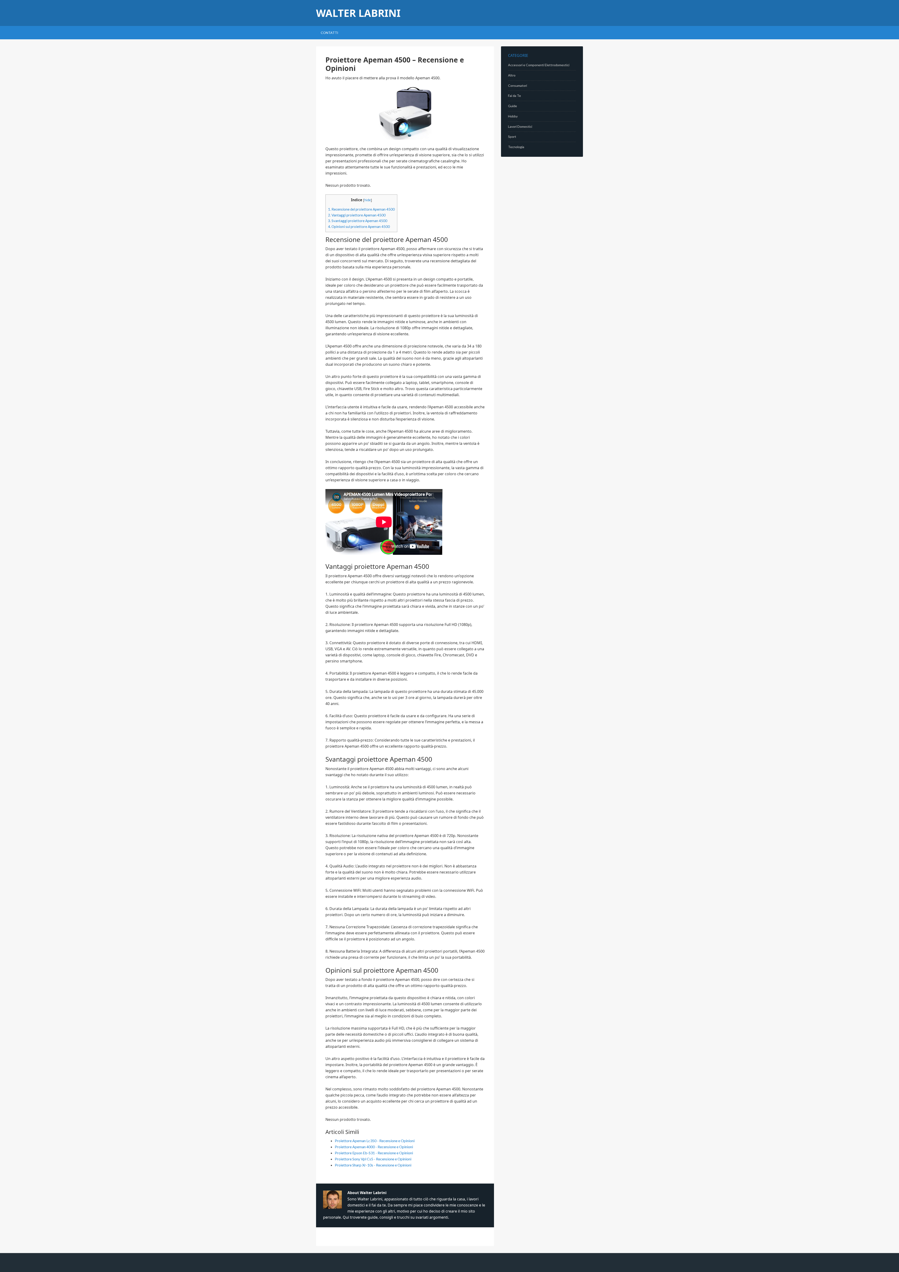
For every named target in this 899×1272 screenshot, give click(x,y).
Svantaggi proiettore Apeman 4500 (357, 221)
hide (367, 200)
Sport (512, 137)
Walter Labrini (358, 13)
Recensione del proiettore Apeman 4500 (361, 209)
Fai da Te (514, 96)
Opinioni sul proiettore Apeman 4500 (359, 226)
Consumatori (517, 86)
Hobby (513, 116)
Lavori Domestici (520, 126)
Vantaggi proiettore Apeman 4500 (357, 215)
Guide (512, 106)
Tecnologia (516, 147)
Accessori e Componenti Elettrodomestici (538, 65)
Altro (512, 75)
